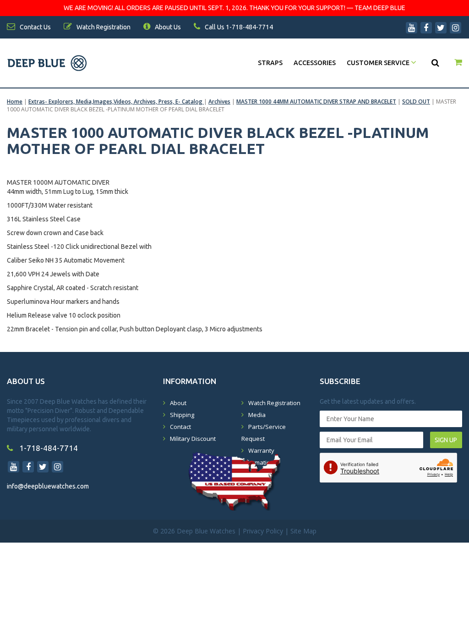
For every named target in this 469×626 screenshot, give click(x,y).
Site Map (303, 531)
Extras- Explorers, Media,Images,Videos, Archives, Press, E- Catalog (116, 101)
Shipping (182, 415)
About (178, 403)
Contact (180, 427)
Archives (219, 101)
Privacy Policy (263, 531)
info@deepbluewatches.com (48, 486)
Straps (270, 62)
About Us (167, 27)
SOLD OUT (416, 101)
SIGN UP (446, 440)
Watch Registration (274, 403)
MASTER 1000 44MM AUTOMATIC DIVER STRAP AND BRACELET (316, 101)
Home (14, 101)
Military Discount (193, 438)
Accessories (315, 62)
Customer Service (379, 62)
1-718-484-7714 (47, 448)
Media (257, 415)
